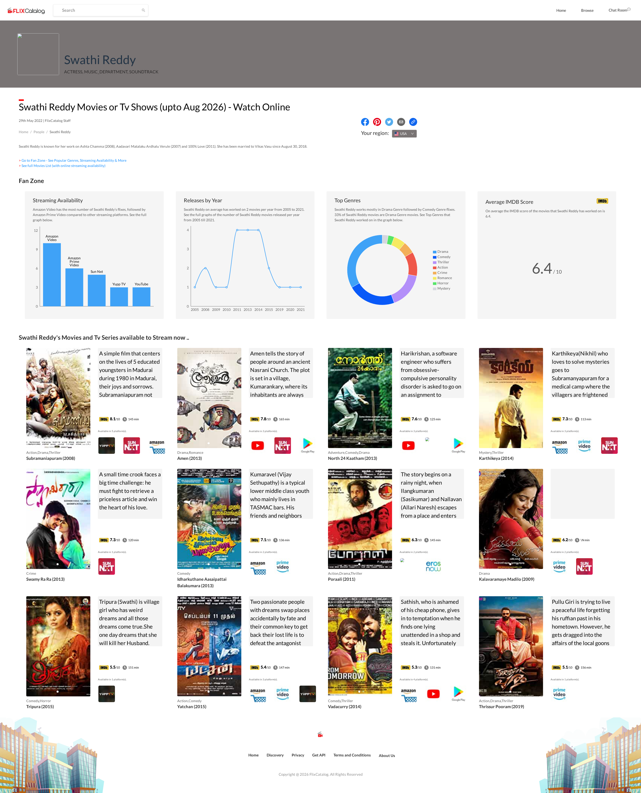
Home (561, 10)
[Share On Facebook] (365, 122)
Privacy (298, 755)
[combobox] (404, 134)
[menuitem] (561, 10)
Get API (319, 755)
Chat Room (618, 10)
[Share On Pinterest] (377, 122)
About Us (387, 755)
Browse (587, 10)
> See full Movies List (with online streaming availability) (62, 165)
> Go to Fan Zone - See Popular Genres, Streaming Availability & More (72, 160)
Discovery (275, 755)
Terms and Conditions (352, 755)
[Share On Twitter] (389, 122)
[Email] (401, 122)
